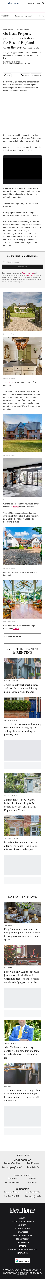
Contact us (22, 1225)
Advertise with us (22, 1228)
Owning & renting (23, 29)
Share (8, 75)
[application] (22, 168)
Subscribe (31, 3)
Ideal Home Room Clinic (11, 1196)
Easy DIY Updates (33, 1163)
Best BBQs (32, 1178)
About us (22, 1218)
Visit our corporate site (30, 1270)
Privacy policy (22, 1239)
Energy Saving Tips (33, 1167)
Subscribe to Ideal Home (12, 1192)
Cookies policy (22, 1242)
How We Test (22, 1232)
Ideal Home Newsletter (33, 1192)
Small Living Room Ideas (12, 1163)
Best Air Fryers (32, 1182)
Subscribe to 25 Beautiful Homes (33, 1196)
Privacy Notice (30, 275)
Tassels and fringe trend (23, 16)
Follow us (26, 75)
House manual (8, 29)
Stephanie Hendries (12, 62)
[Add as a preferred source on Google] (22, 1260)
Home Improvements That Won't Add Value (12, 1167)
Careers (22, 1246)
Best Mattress (12, 1178)
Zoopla (11, 382)
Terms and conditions (22, 1235)
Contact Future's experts (22, 1221)
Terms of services (28, 273)
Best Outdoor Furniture (12, 1182)
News (28, 64)
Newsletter (37, 75)
